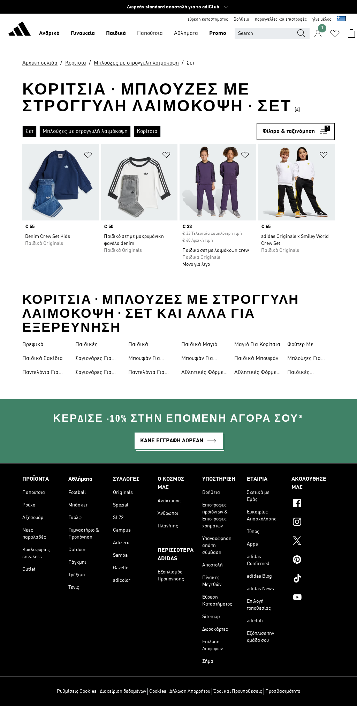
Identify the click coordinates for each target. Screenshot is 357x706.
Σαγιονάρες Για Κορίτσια (93, 359)
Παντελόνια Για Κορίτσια (146, 373)
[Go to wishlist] (334, 33)
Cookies (157, 691)
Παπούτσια (150, 33)
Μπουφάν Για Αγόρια (197, 359)
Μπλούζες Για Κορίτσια (304, 359)
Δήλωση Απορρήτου (189, 691)
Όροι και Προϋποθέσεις (237, 691)
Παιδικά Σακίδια (42, 358)
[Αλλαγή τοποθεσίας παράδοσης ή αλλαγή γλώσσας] (341, 19)
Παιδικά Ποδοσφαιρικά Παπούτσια (146, 345)
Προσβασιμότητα (283, 691)
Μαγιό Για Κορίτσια (257, 344)
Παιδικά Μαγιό (199, 344)
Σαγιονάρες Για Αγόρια (93, 373)
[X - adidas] (313, 541)
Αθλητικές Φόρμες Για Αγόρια (203, 373)
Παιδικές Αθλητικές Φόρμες (97, 345)
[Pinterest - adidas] (313, 560)
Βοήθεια (241, 19)
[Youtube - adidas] (313, 598)
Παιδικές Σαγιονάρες (300, 373)
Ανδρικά (49, 33)
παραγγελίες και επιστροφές (281, 19)
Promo (217, 33)
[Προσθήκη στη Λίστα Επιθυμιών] (87, 156)
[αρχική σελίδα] (19, 30)
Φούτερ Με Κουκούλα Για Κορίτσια (303, 345)
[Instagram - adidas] (313, 522)
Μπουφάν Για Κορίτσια (144, 359)
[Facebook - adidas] (313, 504)
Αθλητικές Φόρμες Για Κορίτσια (256, 373)
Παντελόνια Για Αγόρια (40, 373)
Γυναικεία (83, 33)
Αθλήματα (186, 33)
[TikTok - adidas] (313, 579)
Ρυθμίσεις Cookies (77, 691)
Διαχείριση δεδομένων (123, 691)
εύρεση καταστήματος (208, 19)
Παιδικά (116, 33)
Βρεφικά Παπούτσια (35, 345)
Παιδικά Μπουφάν (256, 358)
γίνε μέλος (321, 19)
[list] (139, 131)
